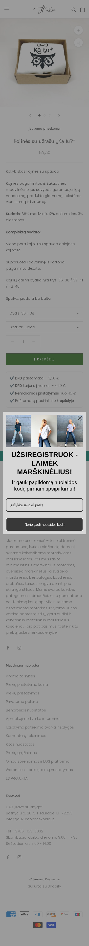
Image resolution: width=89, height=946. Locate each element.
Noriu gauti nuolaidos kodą (45, 524)
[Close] (80, 418)
